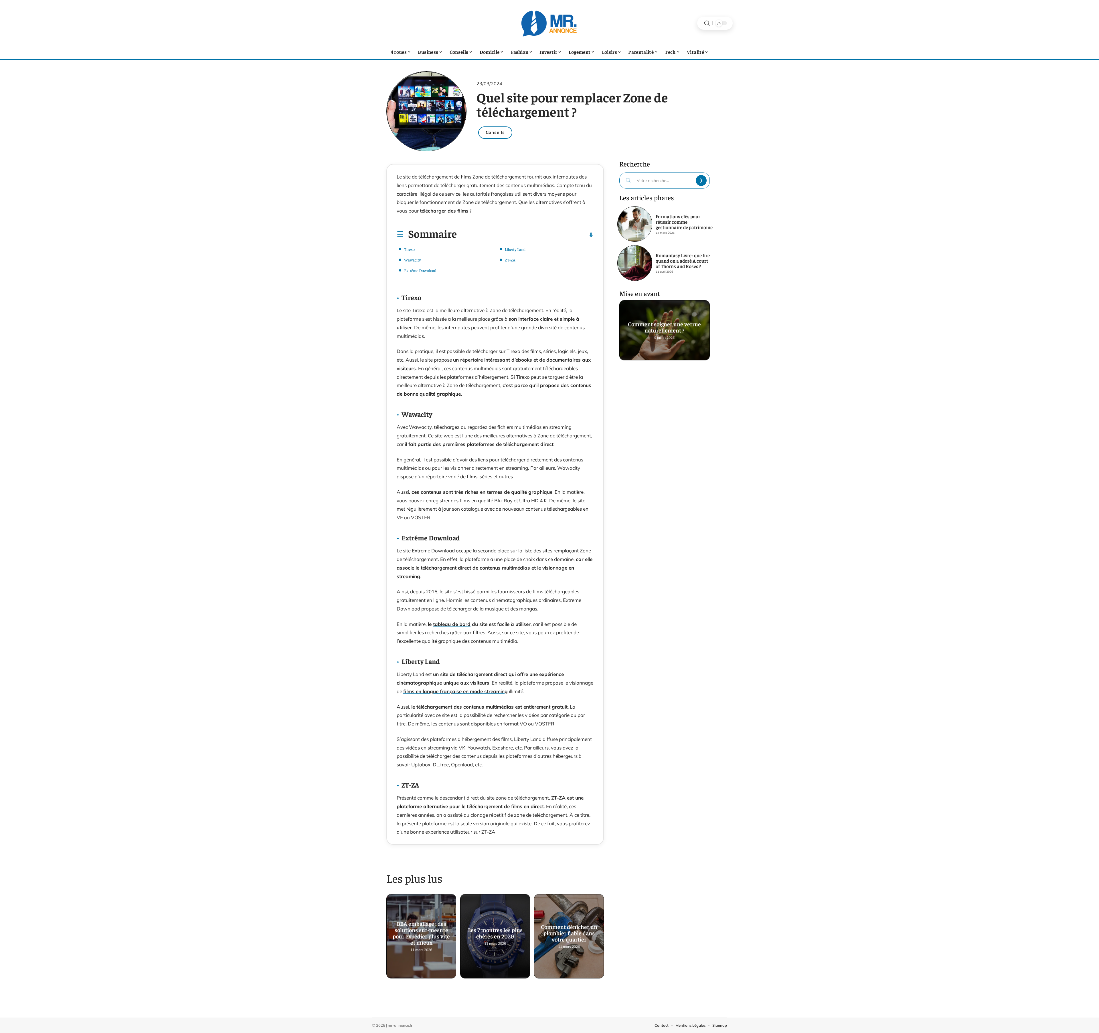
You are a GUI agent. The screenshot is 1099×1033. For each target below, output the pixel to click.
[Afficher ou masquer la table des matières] (525, 234)
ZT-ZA (510, 259)
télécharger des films (444, 211)
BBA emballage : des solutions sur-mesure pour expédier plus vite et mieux (421, 933)
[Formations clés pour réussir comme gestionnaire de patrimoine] (635, 224)
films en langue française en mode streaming (455, 691)
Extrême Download (420, 270)
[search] (706, 23)
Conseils (495, 132)
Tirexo (409, 249)
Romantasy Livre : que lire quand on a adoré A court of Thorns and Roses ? (683, 260)
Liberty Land (515, 249)
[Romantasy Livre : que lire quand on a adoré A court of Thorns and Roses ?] (635, 262)
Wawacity (412, 259)
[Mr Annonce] (549, 23)
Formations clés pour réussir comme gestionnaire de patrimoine (684, 221)
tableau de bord (452, 624)
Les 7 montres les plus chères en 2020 (495, 933)
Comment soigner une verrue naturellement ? (664, 327)
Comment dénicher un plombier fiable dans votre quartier (569, 933)
